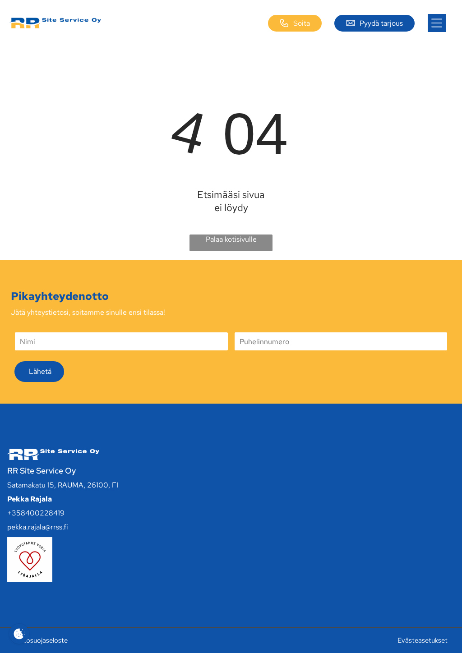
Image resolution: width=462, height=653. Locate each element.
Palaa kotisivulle (231, 239)
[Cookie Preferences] (19, 634)
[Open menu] (437, 23)
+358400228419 (36, 513)
